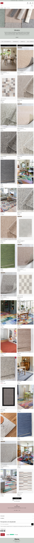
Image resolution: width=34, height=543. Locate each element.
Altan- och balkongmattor (6, 41)
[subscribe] (32, 524)
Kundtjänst (2, 518)
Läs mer (17, 37)
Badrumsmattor (15, 41)
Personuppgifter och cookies (16, 540)
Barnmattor (23, 41)
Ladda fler (17, 498)
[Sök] (32, 6)
